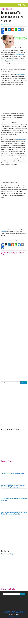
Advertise (18, 612)
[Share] (2, 32)
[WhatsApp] (16, 29)
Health (3, 9)
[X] (6, 29)
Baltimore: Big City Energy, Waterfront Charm (12, 473)
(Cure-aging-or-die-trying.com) (9, 60)
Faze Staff (5, 24)
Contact (13, 612)
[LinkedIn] (9, 29)
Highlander (4, 231)
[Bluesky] (19, 29)
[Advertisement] (14, 317)
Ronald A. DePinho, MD (20, 139)
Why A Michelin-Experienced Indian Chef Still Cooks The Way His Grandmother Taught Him (14, 513)
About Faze (7, 611)
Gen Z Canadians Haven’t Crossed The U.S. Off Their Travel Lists (14, 499)
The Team (13, 611)
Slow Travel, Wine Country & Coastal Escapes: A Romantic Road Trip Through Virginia (13, 486)
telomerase (9, 122)
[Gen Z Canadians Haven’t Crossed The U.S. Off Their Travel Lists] (14, 493)
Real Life (9, 9)
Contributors (20, 611)
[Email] (22, 29)
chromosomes (21, 74)
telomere (3, 62)
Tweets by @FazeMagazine (8, 554)
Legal (23, 612)
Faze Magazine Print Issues (14, 616)
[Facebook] (2, 29)
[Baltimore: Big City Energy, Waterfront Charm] (14, 468)
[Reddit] (12, 29)
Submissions (7, 612)
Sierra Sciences (19, 54)
